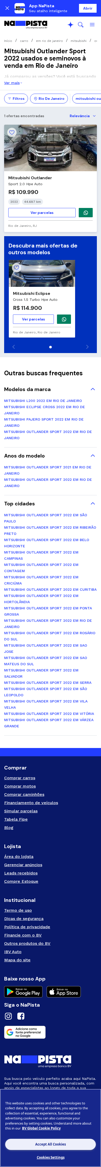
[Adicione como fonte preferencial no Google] (50, 1032)
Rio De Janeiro (51, 98)
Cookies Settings (50, 1157)
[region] (50, 1128)
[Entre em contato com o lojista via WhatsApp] (64, 319)
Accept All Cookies (50, 1144)
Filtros (19, 98)
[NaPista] (25, 25)
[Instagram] (8, 1017)
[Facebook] (21, 1017)
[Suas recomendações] (70, 24)
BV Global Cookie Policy (41, 1128)
